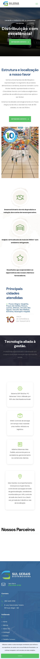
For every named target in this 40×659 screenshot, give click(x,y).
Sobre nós (6, 629)
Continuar (20, 655)
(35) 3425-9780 (9, 601)
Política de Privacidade (29, 647)
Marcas (5, 625)
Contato (5, 636)
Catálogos (6, 632)
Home (5, 622)
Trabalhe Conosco (9, 639)
